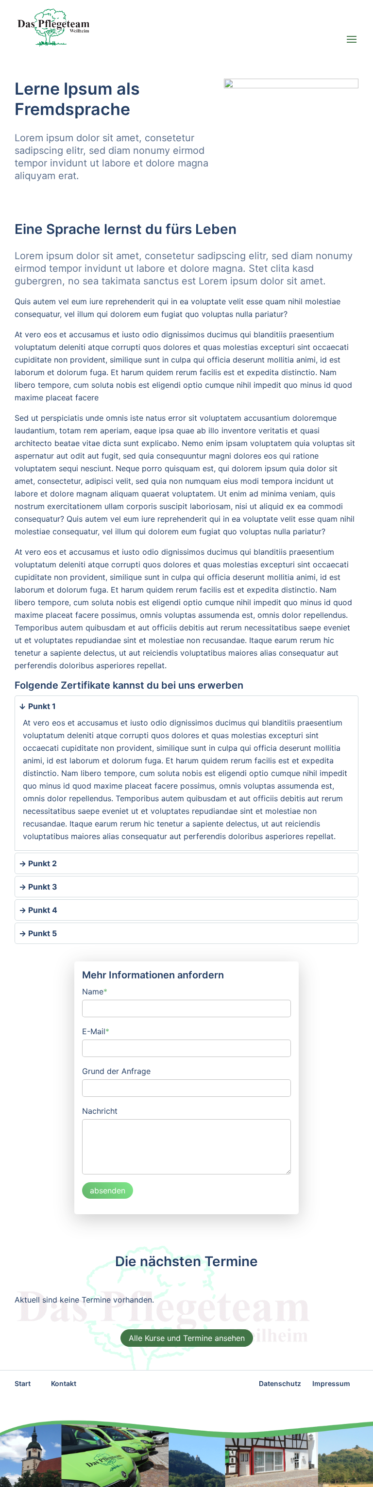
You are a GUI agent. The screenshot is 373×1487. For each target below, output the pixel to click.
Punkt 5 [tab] (41, 933)
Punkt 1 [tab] (41, 706)
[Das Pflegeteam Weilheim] (117, 28)
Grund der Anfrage (116, 1071)
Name (94, 990)
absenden (107, 1190)
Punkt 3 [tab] (41, 887)
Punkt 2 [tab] (41, 863)
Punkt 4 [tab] (41, 910)
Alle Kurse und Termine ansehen (187, 1338)
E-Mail (95, 1030)
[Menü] (351, 40)
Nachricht (100, 1111)
